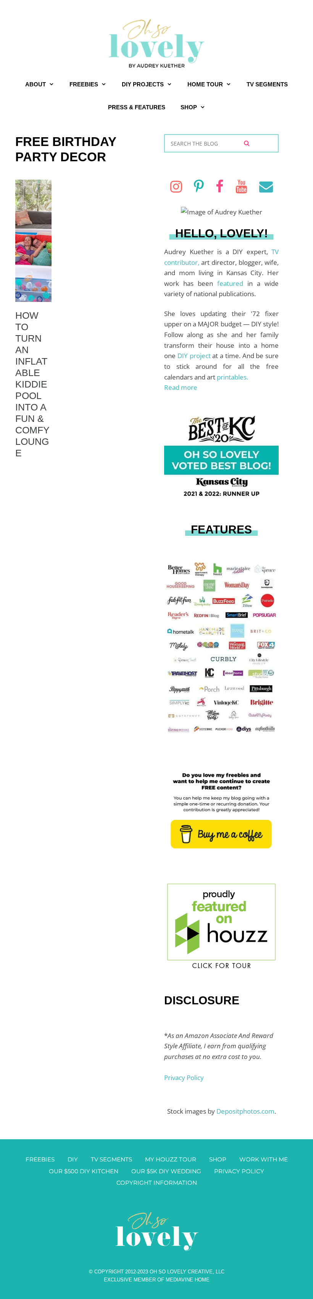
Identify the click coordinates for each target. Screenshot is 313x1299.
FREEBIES (83, 84)
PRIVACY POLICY (239, 1171)
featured (232, 283)
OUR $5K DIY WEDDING (166, 1171)
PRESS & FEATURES (136, 107)
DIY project (195, 355)
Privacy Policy (184, 1077)
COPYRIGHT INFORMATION (156, 1182)
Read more (180, 387)
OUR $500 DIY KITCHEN (83, 1171)
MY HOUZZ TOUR (170, 1159)
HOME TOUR (205, 84)
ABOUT (35, 84)
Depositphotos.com (245, 1111)
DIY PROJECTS (143, 84)
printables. (232, 377)
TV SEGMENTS (267, 84)
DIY (73, 1159)
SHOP (189, 107)
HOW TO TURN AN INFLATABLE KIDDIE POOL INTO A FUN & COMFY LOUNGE (32, 384)
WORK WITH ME (263, 1159)
